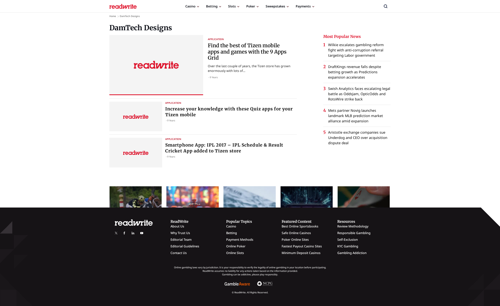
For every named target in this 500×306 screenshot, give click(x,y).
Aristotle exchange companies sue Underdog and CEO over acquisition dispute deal (357, 137)
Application (216, 39)
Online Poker (236, 246)
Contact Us (179, 253)
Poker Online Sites (295, 239)
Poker (250, 6)
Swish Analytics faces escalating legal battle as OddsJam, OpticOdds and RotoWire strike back (359, 93)
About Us (177, 226)
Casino (190, 6)
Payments (303, 6)
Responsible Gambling (354, 233)
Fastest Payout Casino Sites (302, 246)
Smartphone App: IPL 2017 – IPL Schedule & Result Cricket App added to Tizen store (224, 148)
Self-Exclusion (347, 239)
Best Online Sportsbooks (300, 226)
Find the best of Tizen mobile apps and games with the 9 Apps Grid (247, 51)
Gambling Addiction (352, 253)
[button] (385, 6)
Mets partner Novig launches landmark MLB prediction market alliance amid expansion (355, 115)
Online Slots (235, 253)
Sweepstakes (275, 6)
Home (112, 16)
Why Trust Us (180, 233)
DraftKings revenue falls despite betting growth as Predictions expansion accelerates (354, 72)
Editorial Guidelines (185, 246)
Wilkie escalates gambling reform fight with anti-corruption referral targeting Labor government (356, 50)
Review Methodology (352, 226)
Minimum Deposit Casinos (301, 253)
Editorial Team (181, 239)
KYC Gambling (347, 246)
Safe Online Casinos (296, 233)
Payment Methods (239, 239)
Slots (232, 6)
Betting (212, 6)
